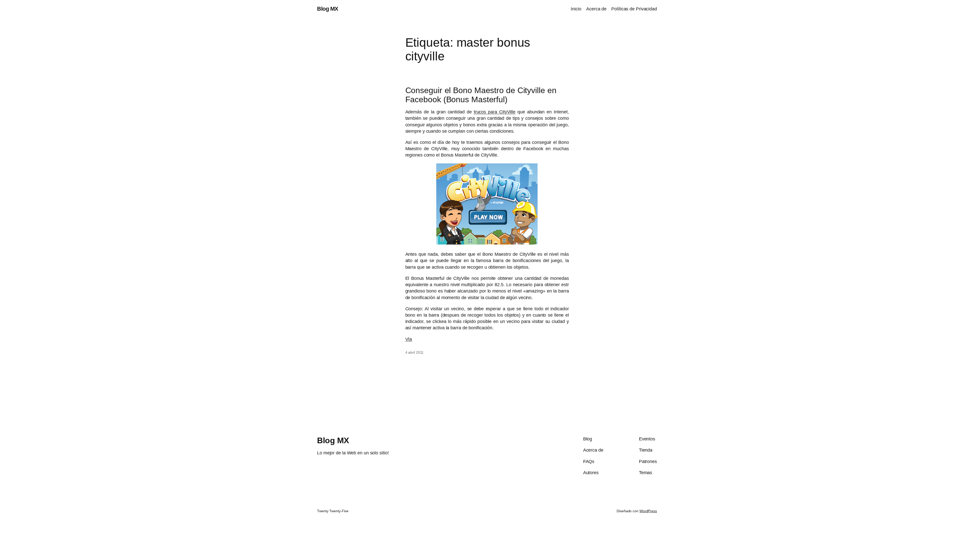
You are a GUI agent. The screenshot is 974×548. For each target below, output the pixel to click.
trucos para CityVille (494, 111)
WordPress (648, 511)
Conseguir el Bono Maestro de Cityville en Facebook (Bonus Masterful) (480, 95)
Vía (408, 339)
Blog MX (327, 9)
